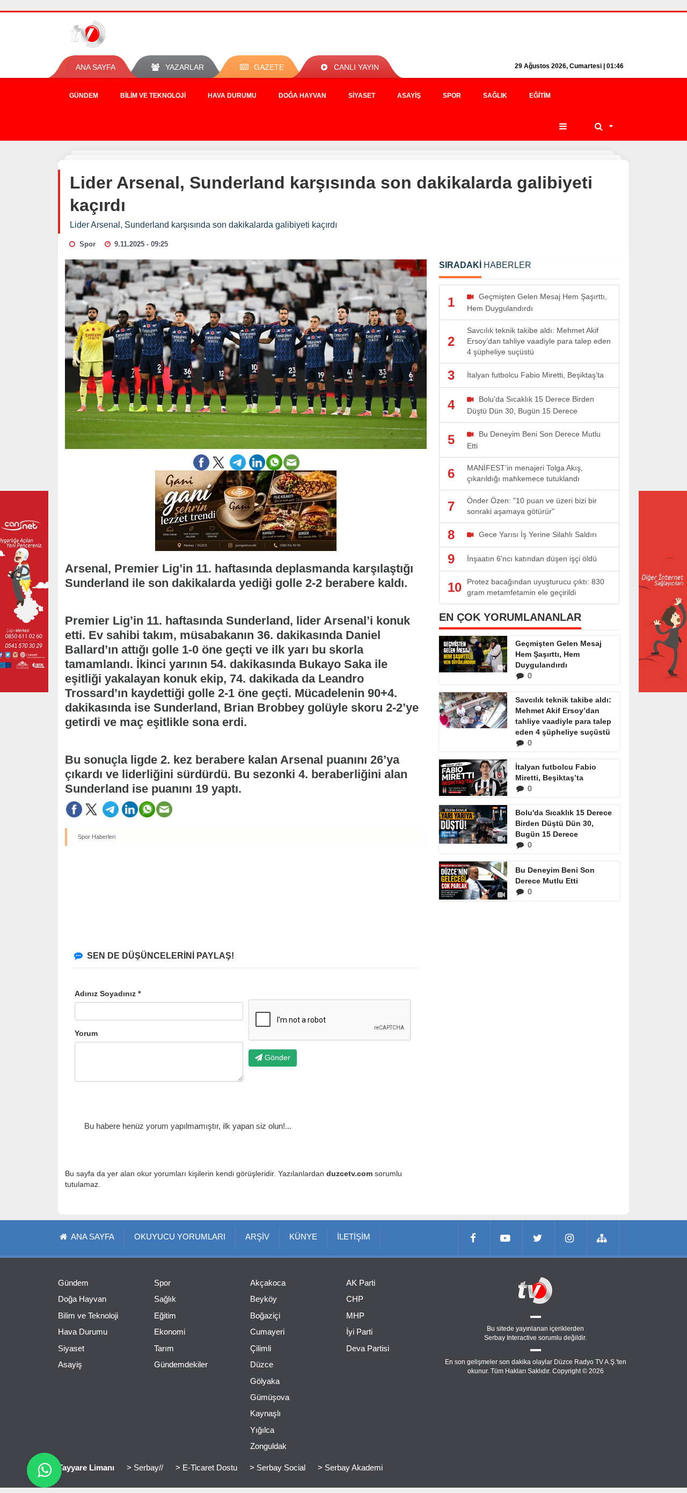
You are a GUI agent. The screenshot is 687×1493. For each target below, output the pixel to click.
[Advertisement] (246, 896)
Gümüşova (269, 1397)
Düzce (261, 1364)
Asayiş (409, 95)
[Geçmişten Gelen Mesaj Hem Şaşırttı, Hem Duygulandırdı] (473, 654)
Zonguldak (268, 1446)
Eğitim (540, 95)
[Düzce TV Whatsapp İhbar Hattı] (44, 1470)
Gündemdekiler (181, 1364)
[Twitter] (539, 1238)
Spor (452, 95)
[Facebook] (474, 1238)
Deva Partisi (367, 1348)
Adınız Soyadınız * (108, 993)
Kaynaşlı (265, 1413)
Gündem (83, 95)
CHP (354, 1298)
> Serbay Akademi (350, 1467)
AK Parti (360, 1282)
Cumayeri (267, 1331)
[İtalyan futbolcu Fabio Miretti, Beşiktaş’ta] (473, 777)
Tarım (164, 1348)
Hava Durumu (232, 95)
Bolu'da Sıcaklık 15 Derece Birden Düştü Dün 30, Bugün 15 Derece (563, 823)
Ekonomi (169, 1331)
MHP (355, 1315)
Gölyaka (265, 1381)
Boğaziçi (265, 1315)
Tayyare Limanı (86, 1467)
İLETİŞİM (353, 1236)
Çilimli (260, 1348)
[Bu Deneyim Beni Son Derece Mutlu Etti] (473, 880)
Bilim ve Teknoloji (153, 95)
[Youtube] (507, 1238)
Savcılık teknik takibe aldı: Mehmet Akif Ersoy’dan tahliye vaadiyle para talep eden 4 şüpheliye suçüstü (563, 715)
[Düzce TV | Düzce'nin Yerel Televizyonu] (127, 33)
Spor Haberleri (96, 837)
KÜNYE (303, 1236)
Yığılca (262, 1429)
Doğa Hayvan (302, 95)
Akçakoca (268, 1282)
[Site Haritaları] (603, 1238)
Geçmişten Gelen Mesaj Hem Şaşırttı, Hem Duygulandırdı (558, 654)
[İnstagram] (571, 1238)
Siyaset (361, 95)
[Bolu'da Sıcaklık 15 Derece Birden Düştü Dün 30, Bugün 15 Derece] (473, 824)
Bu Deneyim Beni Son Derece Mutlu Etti (555, 875)
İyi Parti (359, 1331)
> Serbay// (145, 1467)
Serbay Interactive (510, 1338)
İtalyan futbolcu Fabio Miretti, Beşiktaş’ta (555, 772)
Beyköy (263, 1298)
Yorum (86, 1033)
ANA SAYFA (95, 67)
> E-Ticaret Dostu (206, 1467)
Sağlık (495, 95)
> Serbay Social (277, 1467)
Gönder (276, 1057)
